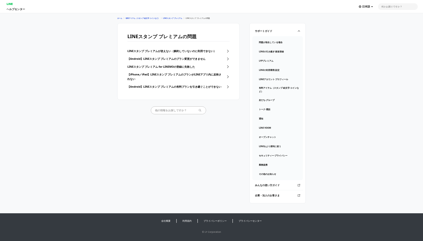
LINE (10, 4)
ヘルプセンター (16, 9)
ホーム (119, 18)
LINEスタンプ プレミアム (172, 18)
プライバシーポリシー (215, 220)
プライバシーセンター (250, 220)
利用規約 (187, 220)
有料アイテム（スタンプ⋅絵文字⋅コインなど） (143, 18)
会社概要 (166, 220)
